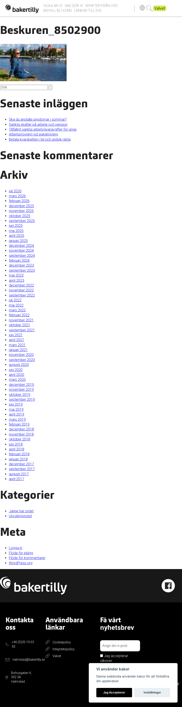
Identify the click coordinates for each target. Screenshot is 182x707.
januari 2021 (18, 350)
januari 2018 (18, 459)
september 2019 (22, 399)
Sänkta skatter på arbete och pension (38, 124)
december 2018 (21, 429)
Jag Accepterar (114, 692)
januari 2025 (18, 241)
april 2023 (16, 280)
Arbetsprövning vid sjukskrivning (33, 134)
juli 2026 (15, 191)
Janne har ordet (21, 511)
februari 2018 (19, 454)
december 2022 (21, 285)
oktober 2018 (19, 439)
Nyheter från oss (101, 6)
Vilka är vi (52, 6)
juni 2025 (16, 226)
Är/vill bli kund (57, 10)
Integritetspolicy (64, 649)
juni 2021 (16, 335)
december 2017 (21, 464)
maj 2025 (16, 231)
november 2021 (21, 320)
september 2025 (22, 221)
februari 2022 (19, 315)
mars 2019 (17, 419)
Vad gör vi (74, 6)
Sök (149, 8)
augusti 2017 (19, 474)
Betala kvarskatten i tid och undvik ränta (40, 139)
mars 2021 (17, 345)
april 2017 (16, 479)
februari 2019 (19, 424)
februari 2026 (19, 201)
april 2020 (16, 375)
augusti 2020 (19, 365)
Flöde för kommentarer (27, 558)
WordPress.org (20, 563)
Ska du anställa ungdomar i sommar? (38, 119)
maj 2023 (16, 275)
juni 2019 (16, 404)
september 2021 (22, 330)
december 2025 (21, 206)
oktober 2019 (19, 395)
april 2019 (16, 414)
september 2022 (22, 295)
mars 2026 (17, 196)
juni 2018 (16, 444)
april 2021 (16, 340)
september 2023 (22, 270)
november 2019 (21, 389)
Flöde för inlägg (21, 553)
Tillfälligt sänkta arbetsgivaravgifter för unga (42, 129)
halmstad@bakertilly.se (29, 659)
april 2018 (16, 449)
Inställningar (152, 692)
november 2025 (21, 211)
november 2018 (21, 434)
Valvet (159, 8)
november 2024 (21, 250)
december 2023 (21, 265)
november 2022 (21, 290)
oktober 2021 (19, 325)
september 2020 (22, 360)
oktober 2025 (19, 216)
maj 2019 (16, 409)
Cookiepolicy (62, 642)
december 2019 (21, 385)
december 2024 (21, 246)
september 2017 (22, 469)
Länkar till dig (87, 10)
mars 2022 (17, 310)
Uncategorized (20, 516)
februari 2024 (19, 260)
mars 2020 (17, 379)
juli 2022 (15, 300)
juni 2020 (16, 370)
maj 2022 (16, 305)
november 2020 (21, 355)
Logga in (15, 548)
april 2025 (16, 236)
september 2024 (22, 255)
